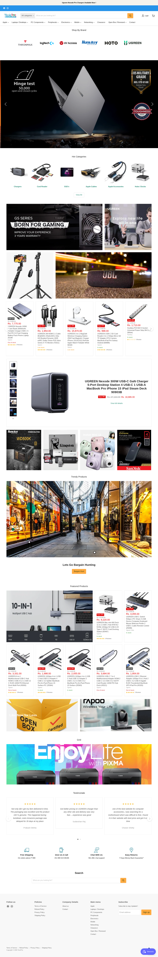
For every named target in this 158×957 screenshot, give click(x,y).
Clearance (101, 22)
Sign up (146, 912)
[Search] (130, 15)
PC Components (37, 22)
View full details (117, 403)
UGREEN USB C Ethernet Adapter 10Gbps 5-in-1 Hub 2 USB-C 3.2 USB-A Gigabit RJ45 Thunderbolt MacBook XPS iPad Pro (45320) (137, 680)
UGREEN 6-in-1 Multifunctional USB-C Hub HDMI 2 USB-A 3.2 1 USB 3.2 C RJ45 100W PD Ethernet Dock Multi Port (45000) (19, 680)
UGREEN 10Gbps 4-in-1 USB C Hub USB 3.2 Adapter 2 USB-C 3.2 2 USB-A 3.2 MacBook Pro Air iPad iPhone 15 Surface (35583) (78, 680)
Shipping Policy (40, 915)
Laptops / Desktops (19, 22)
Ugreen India (130, 630)
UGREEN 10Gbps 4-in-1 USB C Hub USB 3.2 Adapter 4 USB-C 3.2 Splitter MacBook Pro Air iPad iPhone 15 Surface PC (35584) (49, 680)
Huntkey (129, 334)
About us (65, 906)
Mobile (77, 22)
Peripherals (52, 22)
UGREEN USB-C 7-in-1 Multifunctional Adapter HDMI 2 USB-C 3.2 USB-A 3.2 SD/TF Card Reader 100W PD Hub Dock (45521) (108, 680)
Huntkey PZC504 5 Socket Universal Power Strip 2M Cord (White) (139, 330)
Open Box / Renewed (116, 22)
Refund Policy (39, 909)
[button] (145, 15)
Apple (5, 22)
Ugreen (10, 340)
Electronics (65, 22)
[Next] (150, 328)
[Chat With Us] (96, 853)
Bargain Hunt (79, 571)
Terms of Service (40, 906)
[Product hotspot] (42, 498)
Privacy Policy (40, 912)
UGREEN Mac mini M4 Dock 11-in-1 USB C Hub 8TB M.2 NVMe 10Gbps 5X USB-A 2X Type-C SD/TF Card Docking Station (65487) (108, 627)
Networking (88, 22)
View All (79, 195)
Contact (132, 22)
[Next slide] (13, 418)
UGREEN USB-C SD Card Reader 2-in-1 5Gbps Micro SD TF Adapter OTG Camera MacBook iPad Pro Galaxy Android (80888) (109, 338)
